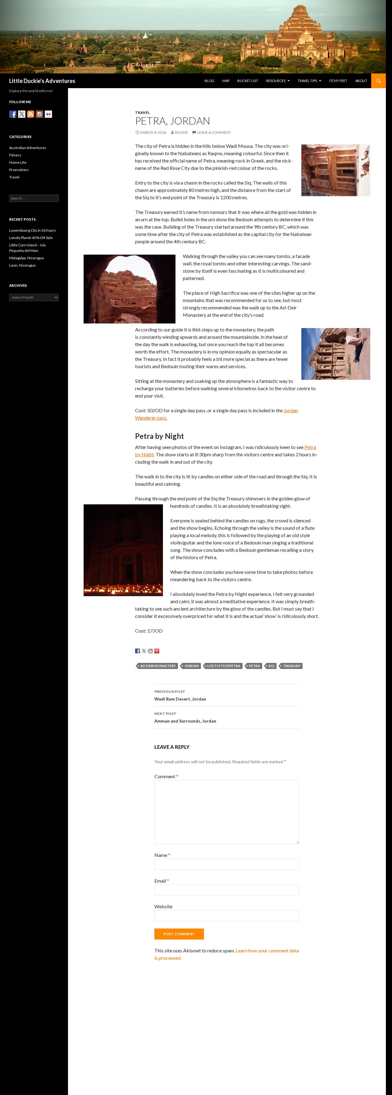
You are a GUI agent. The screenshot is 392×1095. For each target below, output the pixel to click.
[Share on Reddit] (150, 650)
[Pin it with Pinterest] (156, 650)
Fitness (15, 155)
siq (271, 666)
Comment (166, 776)
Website (163, 906)
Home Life (17, 162)
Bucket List (247, 81)
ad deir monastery (158, 666)
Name (162, 855)
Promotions (19, 169)
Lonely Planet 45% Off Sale (31, 237)
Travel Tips (307, 81)
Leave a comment (214, 132)
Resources (275, 81)
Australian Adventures (27, 147)
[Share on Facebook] (137, 650)
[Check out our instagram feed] (39, 114)
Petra (254, 666)
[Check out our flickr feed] (48, 114)
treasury (291, 666)
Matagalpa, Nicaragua (26, 258)
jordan (191, 666)
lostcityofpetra (223, 666)
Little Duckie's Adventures (42, 80)
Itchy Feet (338, 81)
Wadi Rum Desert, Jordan (180, 695)
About (361, 81)
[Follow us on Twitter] (21, 114)
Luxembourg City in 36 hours (32, 230)
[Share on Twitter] (143, 650)
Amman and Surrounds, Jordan (185, 717)
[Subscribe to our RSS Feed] (30, 114)
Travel (142, 112)
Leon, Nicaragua (22, 265)
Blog (209, 81)
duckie (181, 132)
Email (161, 881)
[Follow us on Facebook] (13, 114)
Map (225, 81)
